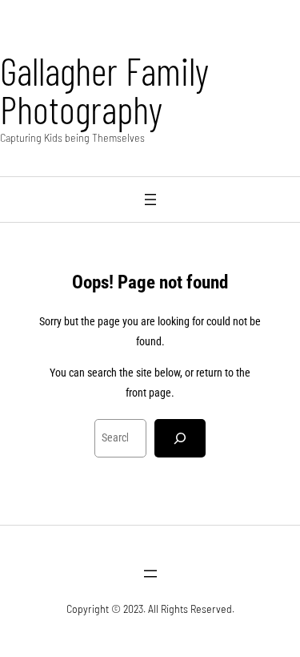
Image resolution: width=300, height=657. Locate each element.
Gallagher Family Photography (104, 89)
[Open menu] (150, 199)
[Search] (180, 438)
